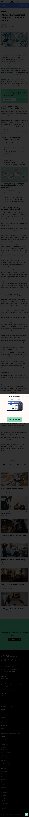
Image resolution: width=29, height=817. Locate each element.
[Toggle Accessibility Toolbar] (26, 814)
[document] (14, 408)
